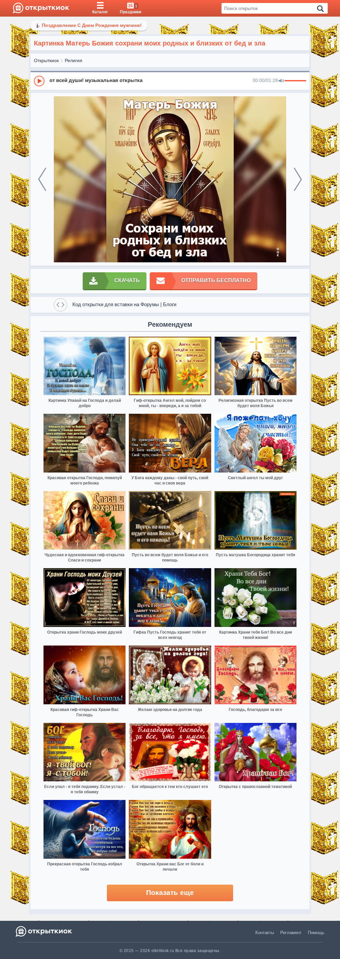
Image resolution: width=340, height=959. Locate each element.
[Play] (39, 81)
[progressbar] (295, 81)
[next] (298, 179)
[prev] (42, 179)
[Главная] (41, 8)
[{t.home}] (44, 931)
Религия (73, 60)
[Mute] (281, 81)
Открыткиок (46, 60)
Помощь (316, 932)
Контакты (264, 932)
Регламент (290, 932)
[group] (170, 81)
